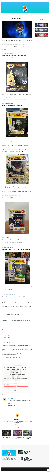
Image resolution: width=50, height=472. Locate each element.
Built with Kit (15, 390)
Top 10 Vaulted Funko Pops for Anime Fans (9, 360)
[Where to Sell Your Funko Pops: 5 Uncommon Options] (17, 433)
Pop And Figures (10, 398)
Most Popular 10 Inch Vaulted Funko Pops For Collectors (11, 359)
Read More (9, 461)
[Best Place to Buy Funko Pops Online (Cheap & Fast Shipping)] (27, 433)
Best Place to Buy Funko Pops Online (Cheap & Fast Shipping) (27, 438)
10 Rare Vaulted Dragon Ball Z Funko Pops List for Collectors (12, 357)
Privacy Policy (35, 457)
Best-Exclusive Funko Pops (7, 412)
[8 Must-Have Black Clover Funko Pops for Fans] (6, 433)
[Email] (12, 405)
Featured (13, 412)
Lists (41, 29)
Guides (41, 34)
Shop (41, 24)
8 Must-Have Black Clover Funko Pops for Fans (27, 452)
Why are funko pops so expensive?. (10, 318)
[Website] (14, 405)
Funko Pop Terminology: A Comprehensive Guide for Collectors (28, 459)
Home (34, 450)
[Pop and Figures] (25, 8)
